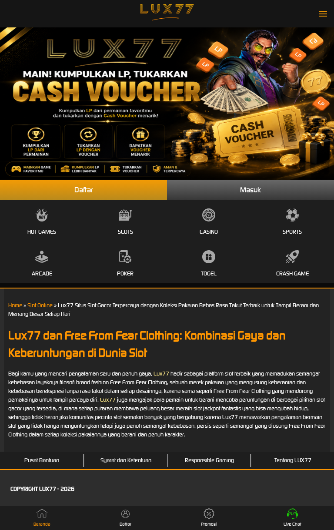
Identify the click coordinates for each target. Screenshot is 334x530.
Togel (209, 273)
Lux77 (161, 373)
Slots (125, 231)
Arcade (42, 273)
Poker (125, 273)
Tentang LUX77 (292, 460)
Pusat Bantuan (41, 460)
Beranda (41, 524)
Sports (292, 231)
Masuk (250, 190)
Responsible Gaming (209, 460)
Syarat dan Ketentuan (125, 460)
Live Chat (292, 524)
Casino (209, 231)
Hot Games (41, 231)
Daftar (83, 190)
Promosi (209, 524)
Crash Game (292, 273)
